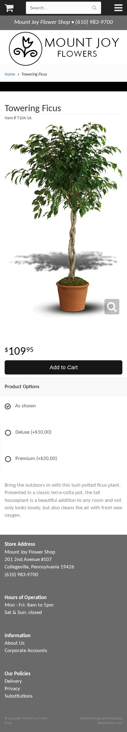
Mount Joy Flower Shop (63, 49)
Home (10, 74)
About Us (15, 643)
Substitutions (19, 696)
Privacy (12, 688)
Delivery (13, 681)
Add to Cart (64, 367)
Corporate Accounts (26, 650)
